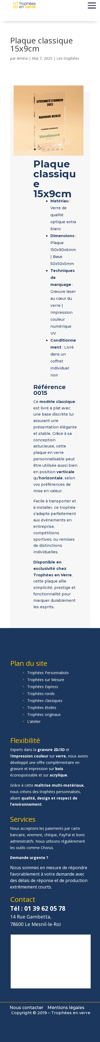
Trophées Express (42, 686)
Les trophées (68, 58)
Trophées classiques (44, 700)
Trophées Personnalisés (48, 672)
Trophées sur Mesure (45, 679)
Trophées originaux (44, 714)
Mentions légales (66, 1007)
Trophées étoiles (41, 707)
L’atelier (34, 721)
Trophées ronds (41, 693)
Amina (22, 58)
